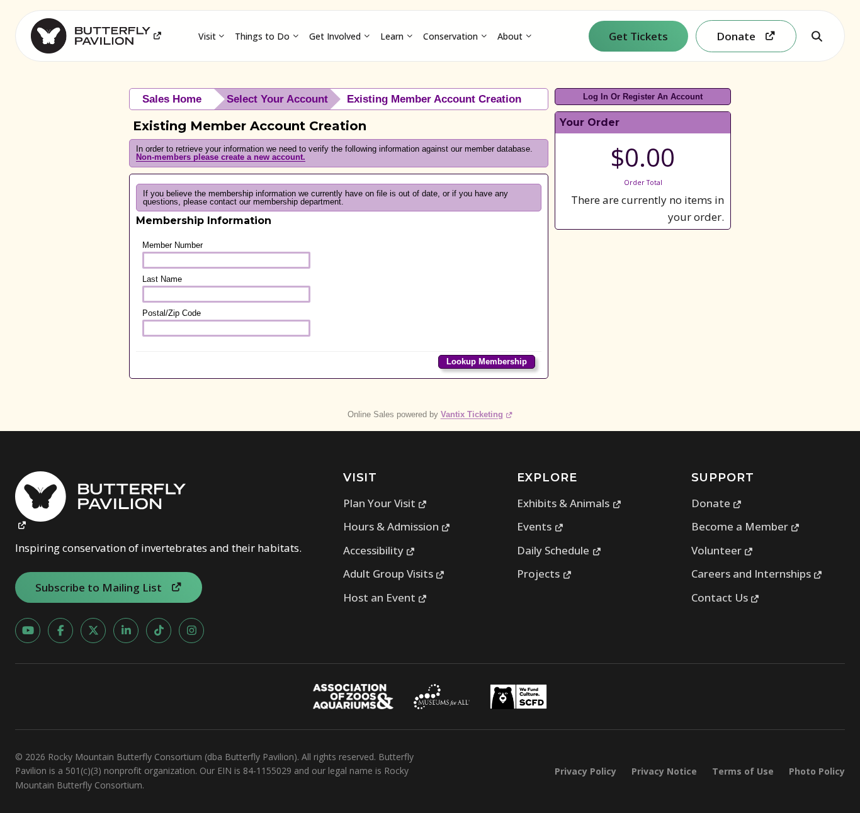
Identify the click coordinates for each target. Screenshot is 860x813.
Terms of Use (743, 771)
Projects (544, 573)
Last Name (162, 279)
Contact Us (725, 597)
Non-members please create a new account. (220, 157)
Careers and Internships (757, 573)
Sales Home (171, 99)
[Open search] (816, 35)
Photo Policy (817, 771)
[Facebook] (60, 630)
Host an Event (385, 597)
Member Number (172, 245)
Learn (392, 36)
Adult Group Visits (394, 573)
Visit (207, 36)
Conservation (450, 36)
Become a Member (745, 526)
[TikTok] (158, 630)
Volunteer (722, 550)
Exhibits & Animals (569, 503)
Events (540, 526)
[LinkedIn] (126, 630)
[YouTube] (27, 630)
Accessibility (379, 550)
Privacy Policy (585, 771)
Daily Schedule (559, 550)
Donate (716, 503)
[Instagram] (191, 630)
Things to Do (262, 36)
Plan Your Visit (385, 503)
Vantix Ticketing (477, 414)
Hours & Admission (397, 526)
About (510, 36)
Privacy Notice (664, 771)
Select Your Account (277, 99)
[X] (93, 630)
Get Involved (335, 36)
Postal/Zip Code (171, 313)
